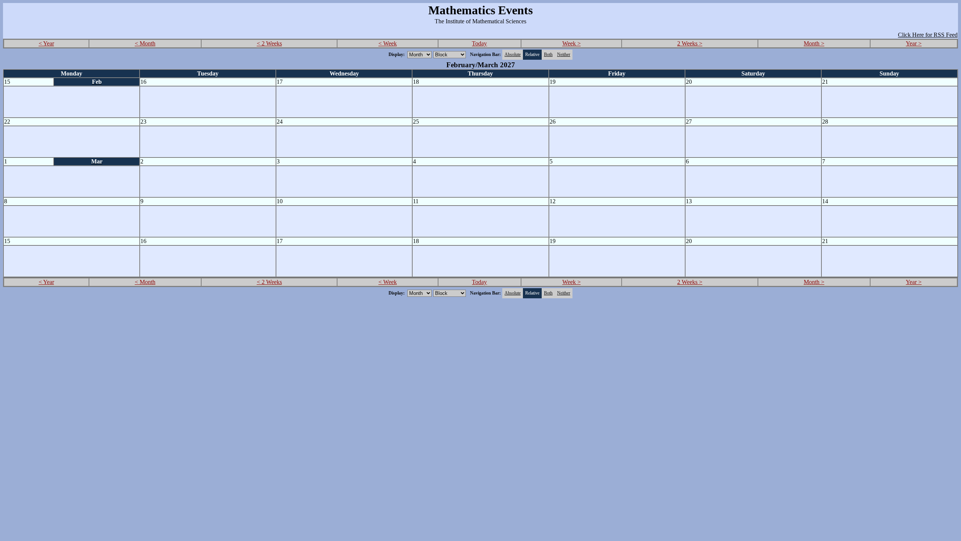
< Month (145, 43)
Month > (814, 43)
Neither (563, 54)
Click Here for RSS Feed (928, 35)
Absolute (513, 54)
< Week (387, 43)
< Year (46, 43)
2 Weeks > (689, 43)
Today (479, 43)
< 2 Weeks (269, 43)
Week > (571, 43)
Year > (914, 43)
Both (548, 54)
